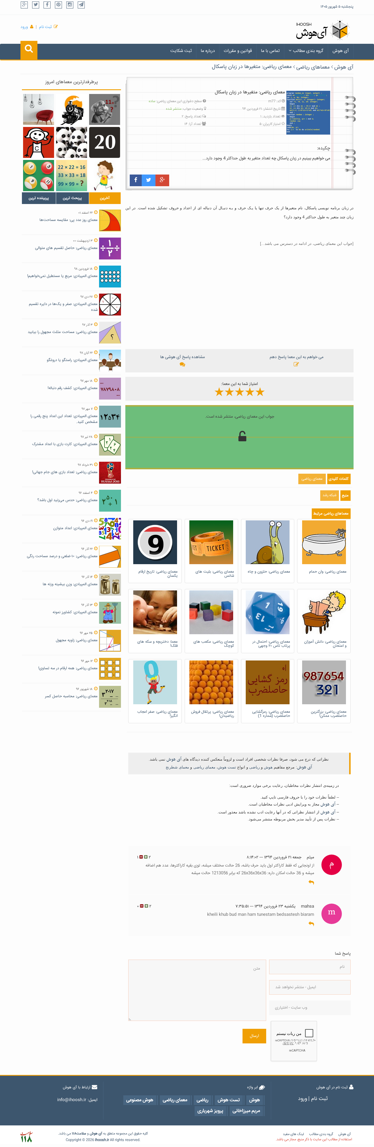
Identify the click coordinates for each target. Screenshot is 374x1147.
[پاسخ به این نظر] (311, 883)
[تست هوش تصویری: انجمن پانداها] (71, 142)
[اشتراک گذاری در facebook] (136, 180)
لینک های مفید (293, 1134)
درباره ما (208, 51)
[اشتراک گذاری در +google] (162, 180)
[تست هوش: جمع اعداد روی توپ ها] (38, 175)
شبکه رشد (330, 495)
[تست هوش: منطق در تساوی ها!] (104, 109)
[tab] (39, 198)
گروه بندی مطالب (308, 51)
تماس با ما (270, 51)
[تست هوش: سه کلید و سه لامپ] (38, 109)
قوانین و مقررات (238, 51)
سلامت (81, 1133)
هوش (268, 767)
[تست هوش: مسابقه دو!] (104, 175)
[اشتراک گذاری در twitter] (148, 180)
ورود (24, 27)
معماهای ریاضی (313, 67)
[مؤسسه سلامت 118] (26, 1136)
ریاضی (254, 767)
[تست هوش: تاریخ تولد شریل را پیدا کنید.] (38, 142)
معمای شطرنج (177, 767)
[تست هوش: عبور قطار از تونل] (71, 109)
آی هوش (341, 51)
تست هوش (227, 767)
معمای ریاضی (204, 767)
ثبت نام (45, 27)
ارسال (254, 1036)
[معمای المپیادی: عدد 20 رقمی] (104, 142)
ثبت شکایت (181, 51)
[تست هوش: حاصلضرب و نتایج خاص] (71, 175)
